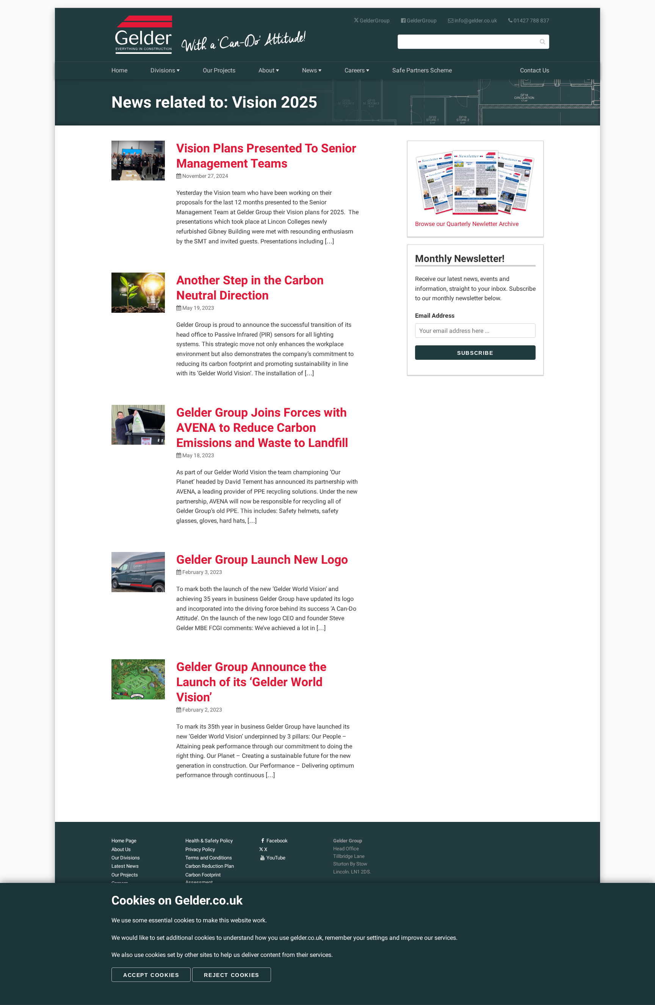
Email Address (434, 315)
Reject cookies (231, 975)
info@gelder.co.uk (475, 20)
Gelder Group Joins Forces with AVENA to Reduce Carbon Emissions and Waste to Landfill (262, 427)
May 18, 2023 (197, 455)
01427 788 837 (530, 20)
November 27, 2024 (204, 176)
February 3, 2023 (201, 572)
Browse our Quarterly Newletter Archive (467, 223)
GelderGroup (374, 20)
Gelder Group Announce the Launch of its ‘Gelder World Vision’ (251, 682)
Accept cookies (151, 975)
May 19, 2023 (197, 308)
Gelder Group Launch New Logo (262, 559)
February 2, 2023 (201, 710)
